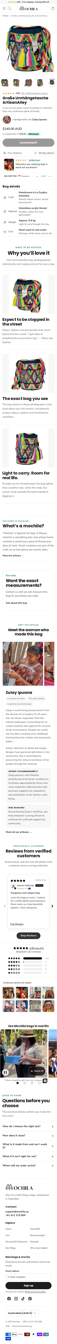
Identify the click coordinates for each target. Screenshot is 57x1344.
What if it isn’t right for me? (19, 1156)
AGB (7, 1326)
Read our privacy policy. (35, 1291)
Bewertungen (37, 1235)
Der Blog (10, 1248)
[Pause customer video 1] (5, 1072)
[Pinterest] (29, 1298)
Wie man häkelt (39, 1248)
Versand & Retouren (16, 1241)
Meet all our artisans (19, 832)
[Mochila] (28, 8)
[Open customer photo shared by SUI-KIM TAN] (9, 165)
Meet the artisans (13, 555)
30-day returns (46, 152)
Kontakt (34, 1241)
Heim (8, 1229)
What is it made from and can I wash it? (25, 1146)
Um (7, 1235)
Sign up (28, 1285)
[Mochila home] (19, 1187)
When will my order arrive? (19, 1165)
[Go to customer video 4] (39, 1083)
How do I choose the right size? (21, 1126)
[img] (18, 880)
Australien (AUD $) (20, 1313)
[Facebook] (8, 1298)
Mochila (16, 1321)
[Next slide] (52, 906)
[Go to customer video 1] (17, 1083)
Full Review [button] (16, 924)
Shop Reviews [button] (28, 935)
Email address (12, 1271)
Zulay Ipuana (39, 119)
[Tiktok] (22, 1298)
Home (6, 15)
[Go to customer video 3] (32, 1083)
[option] (28, 47)
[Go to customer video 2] (25, 1083)
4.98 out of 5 (36, 948)
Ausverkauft (28, 142)
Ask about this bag (16, 603)
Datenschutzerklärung (22, 1326)
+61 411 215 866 (15, 1215)
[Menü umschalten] (4, 8)
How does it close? (14, 1135)
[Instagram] (15, 1298)
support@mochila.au (17, 1211)
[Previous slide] (4, 906)
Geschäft (35, 1229)
